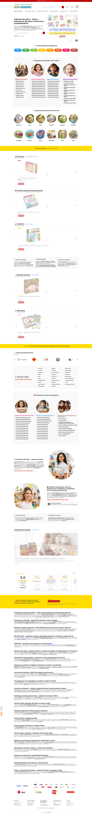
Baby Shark (40, 372)
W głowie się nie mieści (69, 384)
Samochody (18, 140)
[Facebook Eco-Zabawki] (30, 4)
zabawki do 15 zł (34, 50)
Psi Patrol (54, 386)
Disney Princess (41, 384)
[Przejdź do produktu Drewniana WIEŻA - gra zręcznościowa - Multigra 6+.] (31, 286)
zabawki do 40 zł (58, 50)
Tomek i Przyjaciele (69, 378)
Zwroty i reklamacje (17, 802)
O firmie (68, 804)
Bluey (39, 378)
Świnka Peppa (68, 376)
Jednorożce (18, 125)
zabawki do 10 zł (25, 50)
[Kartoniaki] (46, 359)
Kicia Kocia (54, 370)
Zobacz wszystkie (29, 224)
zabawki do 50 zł (66, 50)
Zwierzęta (51, 125)
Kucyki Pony (54, 376)
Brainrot (40, 382)
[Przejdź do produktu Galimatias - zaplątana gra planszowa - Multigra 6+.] (31, 322)
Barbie (39, 374)
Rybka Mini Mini (68, 370)
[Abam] (69, 359)
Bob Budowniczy (41, 380)
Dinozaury (62, 125)
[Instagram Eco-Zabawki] (31, 4)
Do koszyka (21, 183)
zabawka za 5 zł (17, 50)
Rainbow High (68, 368)
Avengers (40, 370)
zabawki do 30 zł (50, 50)
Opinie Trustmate (70, 805)
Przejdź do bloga (35, 529)
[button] (73, 573)
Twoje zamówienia (30, 802)
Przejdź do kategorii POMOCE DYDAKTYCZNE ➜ (58, 499)
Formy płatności (43, 804)
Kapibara (53, 368)
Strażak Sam (67, 374)
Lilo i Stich (54, 378)
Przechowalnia (30, 805)
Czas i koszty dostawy (44, 805)
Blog (54, 802)
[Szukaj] (63, 7)
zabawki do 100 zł (74, 50)
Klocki (73, 140)
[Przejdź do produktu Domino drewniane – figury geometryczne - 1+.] (31, 168)
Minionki (53, 382)
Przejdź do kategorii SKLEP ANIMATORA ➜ (23, 470)
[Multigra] (22, 359)
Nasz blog (69, 652)
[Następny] (77, 359)
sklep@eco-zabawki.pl (25, 4)
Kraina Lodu (54, 374)
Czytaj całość (17, 563)
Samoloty (30, 140)
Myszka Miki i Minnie (56, 384)
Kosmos (40, 140)
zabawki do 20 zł (42, 50)
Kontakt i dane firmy (70, 802)
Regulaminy (16, 804)
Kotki (29, 125)
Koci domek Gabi (55, 372)
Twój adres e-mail (50, 599)
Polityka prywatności (57, 804)
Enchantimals (41, 386)
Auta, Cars (40, 368)
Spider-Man (67, 372)
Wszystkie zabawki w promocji (31, 156)
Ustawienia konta (30, 804)
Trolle (66, 382)
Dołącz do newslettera (54, 601)
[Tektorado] (57, 360)
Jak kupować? (56, 805)
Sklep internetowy (45, 812)
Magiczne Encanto (55, 380)
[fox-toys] (34, 359)
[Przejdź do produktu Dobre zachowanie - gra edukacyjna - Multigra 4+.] (31, 202)
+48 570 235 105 (17, 4)
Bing (39, 376)
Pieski (40, 125)
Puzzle (62, 140)
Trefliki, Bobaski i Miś (69, 380)
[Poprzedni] (15, 359)
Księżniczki (73, 125)
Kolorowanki (51, 140)
